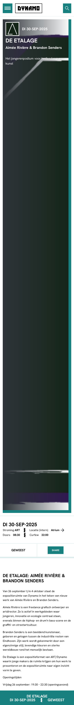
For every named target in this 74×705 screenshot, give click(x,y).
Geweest (56, 700)
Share (55, 550)
